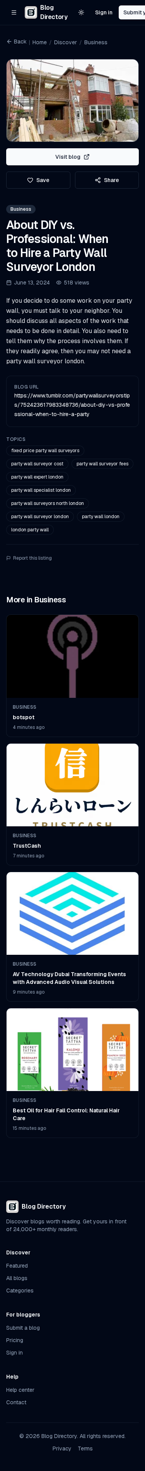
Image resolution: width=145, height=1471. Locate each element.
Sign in (104, 12)
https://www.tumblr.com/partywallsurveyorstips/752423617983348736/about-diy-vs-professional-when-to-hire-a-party (72, 405)
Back (20, 41)
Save (42, 180)
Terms (85, 1448)
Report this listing (32, 558)
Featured (17, 1265)
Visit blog (67, 156)
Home (39, 42)
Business (95, 42)
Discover (65, 42)
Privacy (62, 1448)
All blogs (16, 1278)
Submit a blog (23, 1327)
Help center (20, 1389)
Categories (20, 1290)
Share (111, 180)
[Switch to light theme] (81, 12)
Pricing (14, 1340)
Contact (16, 1402)
